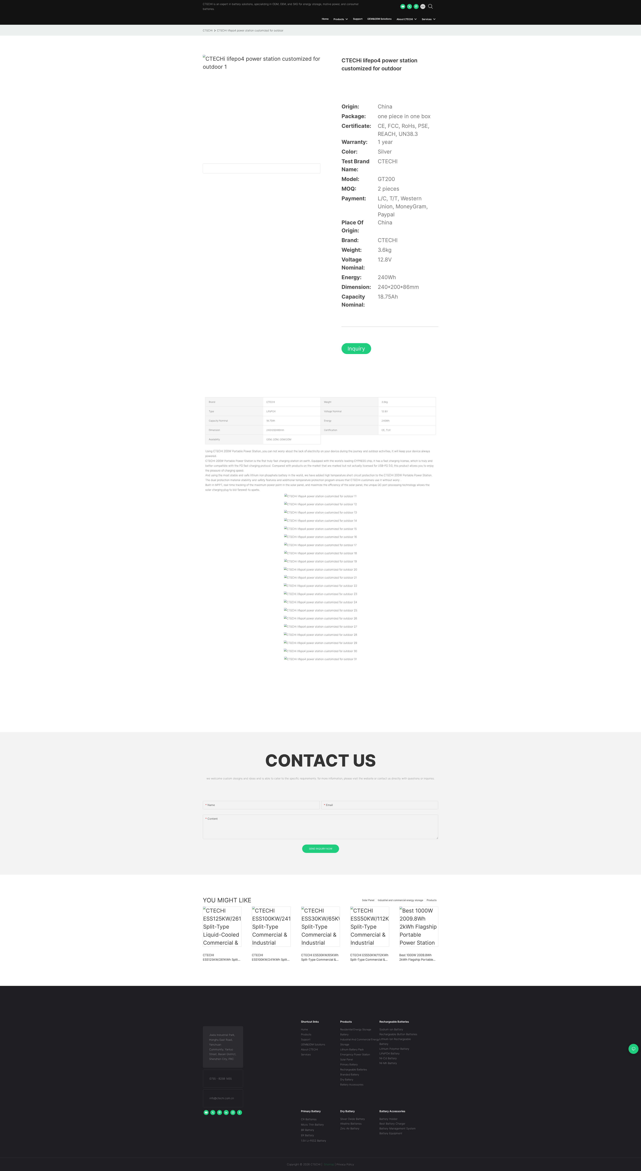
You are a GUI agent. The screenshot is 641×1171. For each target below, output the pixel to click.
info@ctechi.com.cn (221, 1098)
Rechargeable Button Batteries (398, 1034)
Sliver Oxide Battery (352, 1119)
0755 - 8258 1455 (220, 1078)
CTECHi (208, 30)
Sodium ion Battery (391, 1029)
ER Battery (307, 1135)
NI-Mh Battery (388, 1063)
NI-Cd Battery (388, 1058)
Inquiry (356, 348)
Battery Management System (397, 1128)
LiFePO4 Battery (389, 1053)
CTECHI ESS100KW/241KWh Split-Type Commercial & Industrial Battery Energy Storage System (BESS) (270, 957)
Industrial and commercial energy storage (400, 900)
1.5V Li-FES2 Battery (313, 1140)
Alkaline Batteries (351, 1123)
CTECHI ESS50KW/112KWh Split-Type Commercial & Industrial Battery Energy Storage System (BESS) (369, 957)
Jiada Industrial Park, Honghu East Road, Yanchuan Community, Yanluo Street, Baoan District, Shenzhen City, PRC (222, 1047)
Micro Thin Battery (312, 1124)
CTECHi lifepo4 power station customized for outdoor (250, 30)
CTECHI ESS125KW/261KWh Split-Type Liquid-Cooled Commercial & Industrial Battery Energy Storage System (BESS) (221, 957)
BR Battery (307, 1130)
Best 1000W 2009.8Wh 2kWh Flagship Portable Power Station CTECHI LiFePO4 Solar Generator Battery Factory (416, 957)
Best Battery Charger (392, 1123)
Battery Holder (388, 1119)
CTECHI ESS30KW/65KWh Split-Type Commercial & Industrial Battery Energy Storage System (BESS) (320, 957)
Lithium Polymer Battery (394, 1048)
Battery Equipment (390, 1133)
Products (432, 900)
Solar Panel (368, 900)
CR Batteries (308, 1119)
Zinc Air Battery (349, 1128)
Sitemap (328, 1164)
